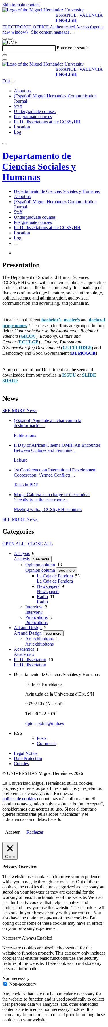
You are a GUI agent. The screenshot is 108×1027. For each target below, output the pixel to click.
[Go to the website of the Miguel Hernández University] (43, 9)
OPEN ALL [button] (13, 543)
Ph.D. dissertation (30, 659)
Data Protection (28, 758)
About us (22, 90)
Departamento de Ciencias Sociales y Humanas (39, 166)
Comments (46, 743)
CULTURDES (77, 347)
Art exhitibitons (39, 638)
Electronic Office (25, 26)
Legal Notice (25, 753)
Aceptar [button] (12, 832)
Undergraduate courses (35, 111)
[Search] (4, 55)
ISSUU (69, 375)
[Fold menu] (12, 82)
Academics (24, 649)
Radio (42, 596)
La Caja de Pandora (55, 575)
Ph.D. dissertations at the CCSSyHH (47, 121)
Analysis (22, 553)
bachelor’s (51, 319)
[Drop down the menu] (10, 39)
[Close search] (4, 60)
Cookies (21, 763)
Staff (18, 106)
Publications (36, 617)
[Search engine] (72, 33)
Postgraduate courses (33, 116)
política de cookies (19, 798)
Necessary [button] (12, 938)
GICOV (28, 336)
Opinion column (40, 564)
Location (22, 126)
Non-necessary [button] (15, 978)
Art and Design (28, 627)
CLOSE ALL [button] (40, 543)
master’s (72, 319)
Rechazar (34, 832)
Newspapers (48, 586)
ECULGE (29, 341)
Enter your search (73, 47)
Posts (41, 738)
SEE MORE (19, 410)
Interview (34, 606)
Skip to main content (21, 4)
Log (17, 132)
